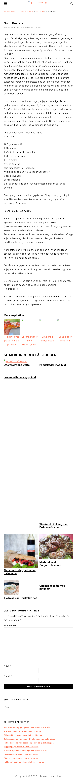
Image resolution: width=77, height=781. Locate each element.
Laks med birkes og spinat (20, 377)
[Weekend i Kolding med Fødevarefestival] (56, 520)
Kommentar (11, 625)
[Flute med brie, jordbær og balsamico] (21, 567)
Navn (7, 666)
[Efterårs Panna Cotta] (15, 361)
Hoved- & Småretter (26, 11)
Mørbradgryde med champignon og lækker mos (25, 750)
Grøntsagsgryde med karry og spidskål (21, 754)
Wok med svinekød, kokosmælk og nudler (23, 731)
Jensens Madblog (10, 11)
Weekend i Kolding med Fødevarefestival (53, 526)
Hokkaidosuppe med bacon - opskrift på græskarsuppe (29, 743)
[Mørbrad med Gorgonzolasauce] (56, 558)
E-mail (8, 676)
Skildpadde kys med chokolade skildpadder (23, 735)
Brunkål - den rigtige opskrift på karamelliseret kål (27, 727)
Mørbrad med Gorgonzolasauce (50, 564)
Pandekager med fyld (52, 364)
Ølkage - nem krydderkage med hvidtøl (21, 758)
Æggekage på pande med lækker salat (21, 747)
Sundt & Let (39, 11)
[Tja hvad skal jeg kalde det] (11, 594)
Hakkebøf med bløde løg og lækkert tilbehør (24, 762)
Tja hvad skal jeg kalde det (20, 598)
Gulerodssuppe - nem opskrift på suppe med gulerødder (29, 739)
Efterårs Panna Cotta (17, 364)
